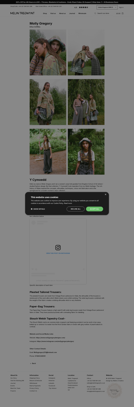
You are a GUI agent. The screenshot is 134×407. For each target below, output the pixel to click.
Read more (68, 203)
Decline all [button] (76, 209)
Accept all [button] (94, 209)
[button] (38, 209)
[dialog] (67, 203)
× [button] (105, 194)
